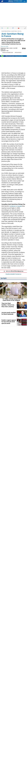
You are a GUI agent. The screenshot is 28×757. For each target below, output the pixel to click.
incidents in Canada (15, 206)
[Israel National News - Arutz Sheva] (15, 1)
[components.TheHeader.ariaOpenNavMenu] (4, 1)
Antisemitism (18, 52)
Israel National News (6, 31)
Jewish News (14, 31)
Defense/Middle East (7, 52)
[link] (13, 291)
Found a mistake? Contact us (13, 274)
